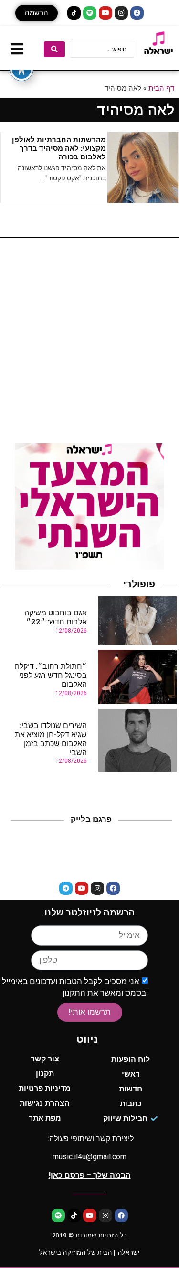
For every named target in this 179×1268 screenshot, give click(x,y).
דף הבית (161, 88)
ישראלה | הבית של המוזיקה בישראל (89, 1252)
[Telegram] (66, 888)
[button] (36, 13)
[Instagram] (121, 13)
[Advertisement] (89, 344)
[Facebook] (137, 13)
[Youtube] (105, 13)
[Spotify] (89, 13)
